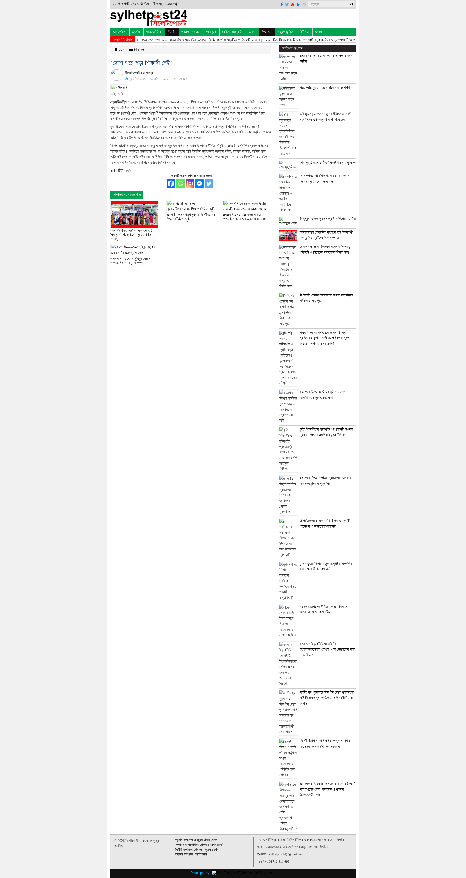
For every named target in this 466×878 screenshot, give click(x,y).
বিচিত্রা (304, 32)
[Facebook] (171, 183)
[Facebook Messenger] (199, 183)
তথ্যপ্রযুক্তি (285, 32)
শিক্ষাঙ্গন (266, 32)
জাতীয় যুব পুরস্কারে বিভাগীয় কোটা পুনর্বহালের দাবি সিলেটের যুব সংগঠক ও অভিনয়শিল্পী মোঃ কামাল (327, 698)
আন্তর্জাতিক (153, 32)
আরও (318, 32)
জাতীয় (136, 32)
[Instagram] (190, 183)
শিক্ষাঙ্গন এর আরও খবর (127, 194)
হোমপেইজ (119, 32)
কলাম (252, 32)
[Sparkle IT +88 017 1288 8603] (244, 872)
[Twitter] (209, 183)
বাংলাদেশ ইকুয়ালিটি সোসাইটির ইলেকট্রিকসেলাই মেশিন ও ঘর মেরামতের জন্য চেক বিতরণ (327, 649)
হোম (121, 49)
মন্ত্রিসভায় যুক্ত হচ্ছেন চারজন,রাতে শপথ (325, 87)
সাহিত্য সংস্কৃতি (232, 32)
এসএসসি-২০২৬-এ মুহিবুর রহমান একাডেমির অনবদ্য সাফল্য (130, 260)
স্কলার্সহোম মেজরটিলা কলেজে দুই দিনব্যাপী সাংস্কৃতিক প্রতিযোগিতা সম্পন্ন (204, 40)
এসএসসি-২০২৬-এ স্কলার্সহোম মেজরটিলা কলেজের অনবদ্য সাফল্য (244, 217)
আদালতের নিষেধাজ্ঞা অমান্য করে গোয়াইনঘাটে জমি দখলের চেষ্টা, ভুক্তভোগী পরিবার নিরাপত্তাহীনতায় (327, 789)
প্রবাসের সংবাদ (190, 32)
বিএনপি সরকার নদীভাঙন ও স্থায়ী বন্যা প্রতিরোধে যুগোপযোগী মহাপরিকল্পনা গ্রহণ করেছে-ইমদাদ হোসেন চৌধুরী (328, 40)
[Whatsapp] (180, 183)
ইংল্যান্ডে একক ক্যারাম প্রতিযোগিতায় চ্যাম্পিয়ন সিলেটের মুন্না (338, 219)
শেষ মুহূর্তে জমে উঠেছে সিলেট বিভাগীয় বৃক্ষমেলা (328, 162)
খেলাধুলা (211, 32)
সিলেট (171, 32)
